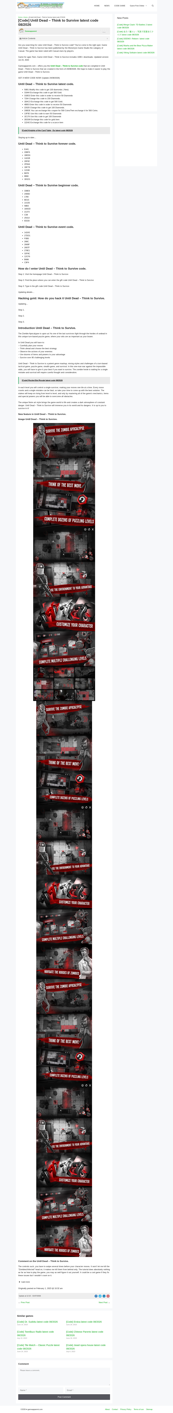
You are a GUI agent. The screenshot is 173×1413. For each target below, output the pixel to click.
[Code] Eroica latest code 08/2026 (84, 1321)
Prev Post (25, 1302)
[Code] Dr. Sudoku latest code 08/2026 (37, 1321)
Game (26, 17)
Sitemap (149, 1409)
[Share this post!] (96, 1297)
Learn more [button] (25, 1282)
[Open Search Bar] (152, 6)
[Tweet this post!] (100, 1297)
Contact (115, 1409)
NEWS (107, 6)
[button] (64, 440)
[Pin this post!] (108, 1297)
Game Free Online (137, 6)
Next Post (103, 1302)
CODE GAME (119, 6)
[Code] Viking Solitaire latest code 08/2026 (135, 53)
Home (20, 17)
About (107, 1409)
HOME (97, 6)
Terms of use (139, 1409)
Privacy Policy (125, 1409)
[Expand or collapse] (107, 38)
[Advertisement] (140, 84)
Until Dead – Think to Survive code (66, 66)
